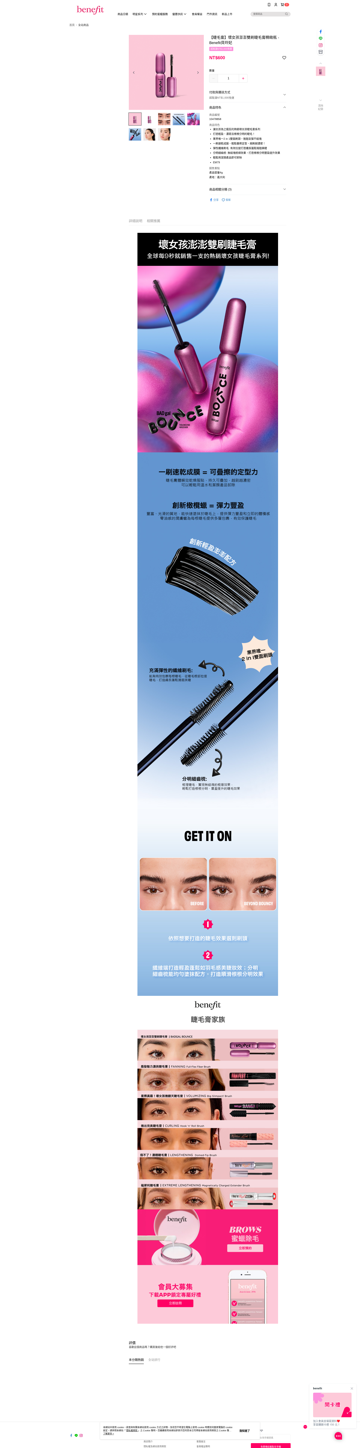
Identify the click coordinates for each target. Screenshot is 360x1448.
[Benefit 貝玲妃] (90, 10)
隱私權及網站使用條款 (155, 1446)
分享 (216, 199)
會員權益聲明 (203, 1446)
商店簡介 (148, 1441)
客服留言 (201, 1441)
